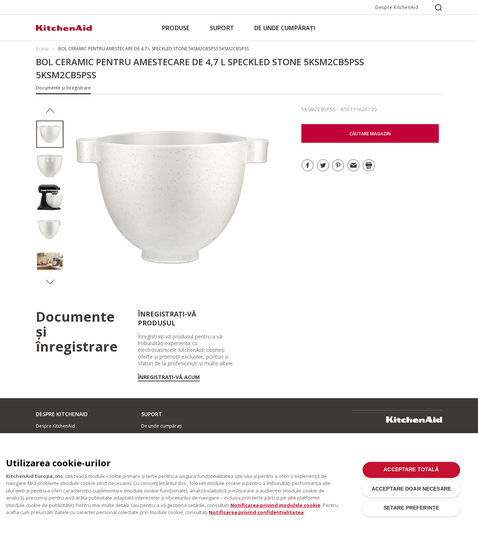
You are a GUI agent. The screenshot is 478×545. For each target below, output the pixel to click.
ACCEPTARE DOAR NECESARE (411, 489)
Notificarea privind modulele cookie (275, 505)
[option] (50, 134)
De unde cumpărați (161, 426)
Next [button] (50, 282)
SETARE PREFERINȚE (411, 508)
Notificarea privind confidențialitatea (256, 512)
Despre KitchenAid (396, 7)
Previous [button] (50, 110)
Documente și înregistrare (63, 88)
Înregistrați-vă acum (169, 377)
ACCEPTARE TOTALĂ (411, 469)
